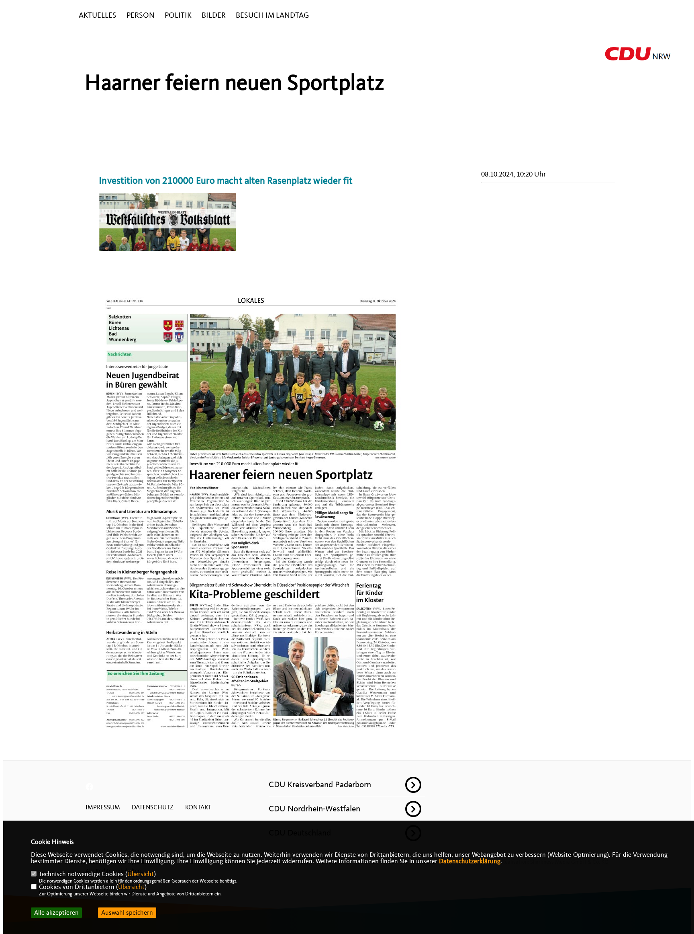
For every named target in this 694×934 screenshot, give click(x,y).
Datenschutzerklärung (469, 861)
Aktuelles (97, 15)
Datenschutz (153, 807)
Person (141, 15)
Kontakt (198, 807)
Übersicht (140, 874)
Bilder (214, 15)
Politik (178, 15)
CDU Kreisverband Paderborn (320, 784)
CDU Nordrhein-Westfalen (314, 808)
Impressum (103, 807)
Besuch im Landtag (272, 15)
